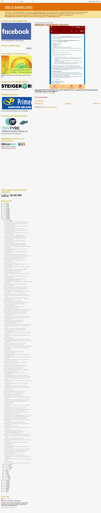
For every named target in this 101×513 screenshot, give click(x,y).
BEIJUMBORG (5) (8, 299)
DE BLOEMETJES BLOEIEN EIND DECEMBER (15, 269)
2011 (4, 485)
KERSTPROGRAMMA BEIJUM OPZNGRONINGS (16, 359)
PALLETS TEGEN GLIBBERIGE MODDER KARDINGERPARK (14, 304)
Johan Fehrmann (7, 499)
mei (5, 473)
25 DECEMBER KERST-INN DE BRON (13, 368)
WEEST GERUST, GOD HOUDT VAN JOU (14, 392)
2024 (4, 205)
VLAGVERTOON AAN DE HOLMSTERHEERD (15, 362)
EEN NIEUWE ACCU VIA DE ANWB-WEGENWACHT (16, 416)
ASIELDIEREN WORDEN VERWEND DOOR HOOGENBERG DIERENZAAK (15, 279)
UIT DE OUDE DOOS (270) (10, 307)
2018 (4, 214)
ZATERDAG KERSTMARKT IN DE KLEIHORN (15, 418)
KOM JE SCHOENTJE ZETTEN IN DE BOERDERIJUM (17, 463)
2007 (4, 491)
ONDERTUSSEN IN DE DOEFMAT (12, 430)
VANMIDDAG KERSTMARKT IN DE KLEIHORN (15, 386)
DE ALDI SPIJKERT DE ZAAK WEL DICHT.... (15, 235)
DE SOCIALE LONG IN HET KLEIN (12, 394)
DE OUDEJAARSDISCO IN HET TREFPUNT (15, 245)
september (7, 467)
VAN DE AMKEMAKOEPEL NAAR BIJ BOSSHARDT (16, 369)
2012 (4, 483)
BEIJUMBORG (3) (8, 403)
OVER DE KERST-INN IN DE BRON (12, 270)
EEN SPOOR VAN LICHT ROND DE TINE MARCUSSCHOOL (14, 352)
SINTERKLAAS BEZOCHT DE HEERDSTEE (14, 452)
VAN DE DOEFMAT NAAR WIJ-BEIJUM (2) (14, 391)
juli (5, 470)
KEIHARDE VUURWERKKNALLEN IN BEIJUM (15, 243)
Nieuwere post (39, 103)
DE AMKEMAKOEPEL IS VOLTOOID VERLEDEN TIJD (17, 339)
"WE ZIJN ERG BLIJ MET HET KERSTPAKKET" (15, 294)
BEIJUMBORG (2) (8, 461)
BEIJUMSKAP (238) (9, 390)
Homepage (68, 103)
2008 (4, 490)
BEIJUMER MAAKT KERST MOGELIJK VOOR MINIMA (17, 376)
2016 (4, 217)
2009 (4, 488)
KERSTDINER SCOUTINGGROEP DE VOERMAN (16, 310)
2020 (4, 211)
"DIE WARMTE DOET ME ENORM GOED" (14, 306)
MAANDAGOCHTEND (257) (11, 426)
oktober (6, 466)
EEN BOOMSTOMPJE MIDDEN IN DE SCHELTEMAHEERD (13, 322)
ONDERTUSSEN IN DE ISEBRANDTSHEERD (15, 365)
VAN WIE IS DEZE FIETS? (10, 262)
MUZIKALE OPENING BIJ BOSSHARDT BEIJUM (16, 298)
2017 (4, 216)
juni (5, 471)
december (6, 220)
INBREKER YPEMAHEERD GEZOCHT (52, 25)
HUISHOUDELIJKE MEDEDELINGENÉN (14, 320)
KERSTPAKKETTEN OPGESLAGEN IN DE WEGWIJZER (18, 346)
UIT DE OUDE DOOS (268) (10, 413)
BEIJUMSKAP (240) (9, 285)
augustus (6, 468)
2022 (4, 208)
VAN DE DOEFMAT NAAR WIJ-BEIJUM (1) (14, 422)
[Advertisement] (10, 159)
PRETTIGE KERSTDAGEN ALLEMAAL (13, 290)
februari (6, 477)
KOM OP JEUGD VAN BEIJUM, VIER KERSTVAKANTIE (17, 255)
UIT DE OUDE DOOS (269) (10, 361)
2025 (4, 203)
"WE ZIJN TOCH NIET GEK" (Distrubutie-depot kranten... (18, 409)
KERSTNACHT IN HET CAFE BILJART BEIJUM (15, 287)
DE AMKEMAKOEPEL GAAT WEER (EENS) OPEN (16, 450)
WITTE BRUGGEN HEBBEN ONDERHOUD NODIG (16, 399)
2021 (4, 209)
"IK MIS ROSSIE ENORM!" (10, 364)
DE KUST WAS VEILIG (9, 453)
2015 (4, 219)
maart (5, 476)
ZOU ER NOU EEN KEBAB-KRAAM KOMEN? (15, 257)
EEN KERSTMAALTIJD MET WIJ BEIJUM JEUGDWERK (17, 324)
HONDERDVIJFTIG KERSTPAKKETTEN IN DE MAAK (17, 316)
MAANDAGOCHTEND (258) (11, 371)
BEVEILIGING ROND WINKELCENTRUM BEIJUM (16, 222)
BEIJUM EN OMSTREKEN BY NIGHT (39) (14, 366)
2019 (4, 212)
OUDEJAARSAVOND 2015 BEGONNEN (13, 228)
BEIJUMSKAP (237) (9, 445)
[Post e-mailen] (53, 92)
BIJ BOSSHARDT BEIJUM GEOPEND (13, 301)
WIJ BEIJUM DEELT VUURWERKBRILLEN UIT (15, 236)
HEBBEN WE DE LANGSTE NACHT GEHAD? (15, 312)
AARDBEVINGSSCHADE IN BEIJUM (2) (13, 344)
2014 (4, 480)
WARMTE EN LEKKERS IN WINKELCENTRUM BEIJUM (17, 434)
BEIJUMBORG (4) (8, 350)
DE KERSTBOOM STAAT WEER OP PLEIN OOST (16, 412)
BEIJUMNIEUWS (19, 7)
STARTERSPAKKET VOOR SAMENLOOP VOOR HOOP (17, 415)
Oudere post (96, 103)
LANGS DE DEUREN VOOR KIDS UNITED (14, 454)
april (5, 474)
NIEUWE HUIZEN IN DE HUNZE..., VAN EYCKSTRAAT (17, 449)
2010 (4, 486)
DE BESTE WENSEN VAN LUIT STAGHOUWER (15, 284)
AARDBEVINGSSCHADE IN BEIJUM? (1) (14, 395)
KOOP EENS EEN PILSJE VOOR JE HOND (14, 410)
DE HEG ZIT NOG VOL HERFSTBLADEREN (15, 328)
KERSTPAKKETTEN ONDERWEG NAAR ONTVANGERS (18, 309)
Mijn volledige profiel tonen (8, 507)
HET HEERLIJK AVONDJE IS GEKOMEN (14, 438)
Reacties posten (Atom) (50, 107)
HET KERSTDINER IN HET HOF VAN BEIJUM (15, 288)
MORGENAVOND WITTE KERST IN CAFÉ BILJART (16, 302)
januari (6, 479)
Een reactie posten (39, 100)
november (6, 464)
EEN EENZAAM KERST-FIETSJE (12, 272)
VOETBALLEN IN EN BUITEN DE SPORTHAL (15, 254)
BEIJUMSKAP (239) (9, 337)
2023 (4, 206)
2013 (4, 482)
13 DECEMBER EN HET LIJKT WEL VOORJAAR (16, 375)
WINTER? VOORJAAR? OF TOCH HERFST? (15, 343)
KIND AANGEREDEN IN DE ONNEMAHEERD (15, 408)
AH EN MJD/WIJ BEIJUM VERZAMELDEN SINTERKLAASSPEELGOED (14, 432)
